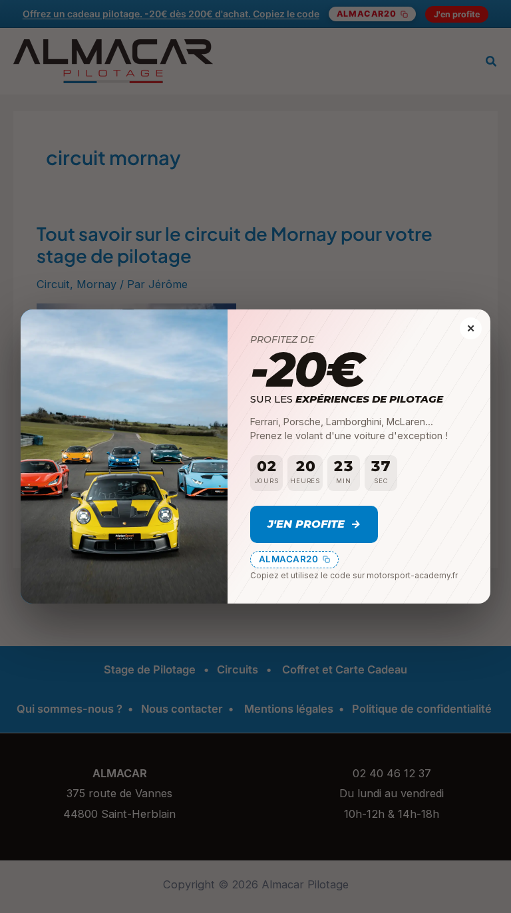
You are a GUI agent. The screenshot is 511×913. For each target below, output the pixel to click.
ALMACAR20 (289, 559)
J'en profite (313, 523)
